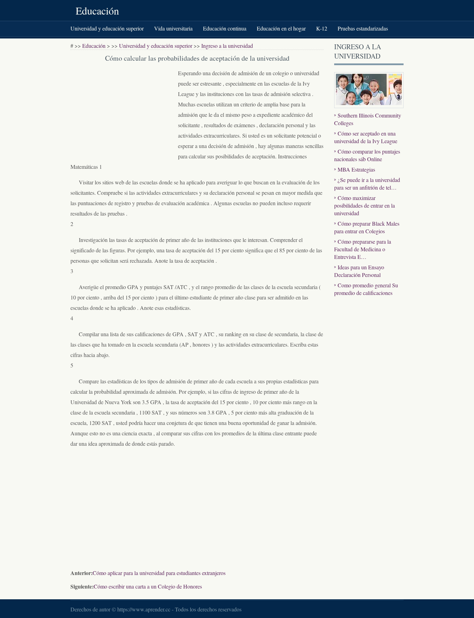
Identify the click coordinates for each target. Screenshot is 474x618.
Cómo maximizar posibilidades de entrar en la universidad (364, 205)
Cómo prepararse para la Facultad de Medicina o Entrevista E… (362, 249)
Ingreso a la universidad (227, 45)
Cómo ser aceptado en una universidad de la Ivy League (365, 137)
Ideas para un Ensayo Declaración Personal (359, 270)
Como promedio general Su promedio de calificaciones (366, 288)
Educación (97, 10)
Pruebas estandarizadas (363, 28)
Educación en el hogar (281, 28)
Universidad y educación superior (107, 28)
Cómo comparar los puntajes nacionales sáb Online (367, 155)
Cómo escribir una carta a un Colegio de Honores (148, 586)
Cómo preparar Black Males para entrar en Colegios (366, 227)
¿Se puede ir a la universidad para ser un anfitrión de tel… (367, 183)
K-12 (321, 28)
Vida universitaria (173, 28)
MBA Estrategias (356, 169)
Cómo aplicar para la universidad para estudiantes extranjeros (159, 572)
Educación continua (224, 28)
